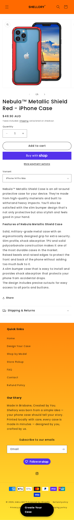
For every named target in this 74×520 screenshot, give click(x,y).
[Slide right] (44, 94)
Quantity (8, 126)
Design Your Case (19, 346)
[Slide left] (29, 94)
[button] (7, 7)
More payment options (37, 163)
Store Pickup (15, 362)
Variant (7, 171)
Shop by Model (17, 354)
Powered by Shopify (39, 502)
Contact (12, 377)
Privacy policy (17, 507)
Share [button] (10, 297)
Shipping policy (58, 507)
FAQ (9, 369)
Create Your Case (33, 510)
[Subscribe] (63, 449)
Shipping (24, 121)
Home (11, 338)
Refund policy (60, 502)
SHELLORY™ (21, 502)
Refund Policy (16, 385)
